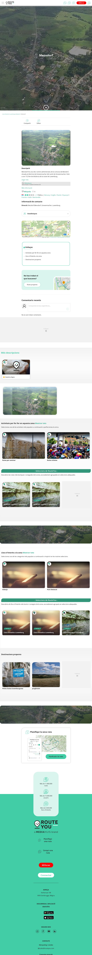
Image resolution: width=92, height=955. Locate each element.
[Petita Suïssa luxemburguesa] (16, 674)
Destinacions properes (33, 260)
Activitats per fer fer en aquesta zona (37, 253)
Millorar (81, 3)
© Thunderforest (52, 237)
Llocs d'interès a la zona (33, 256)
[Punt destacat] (68, 575)
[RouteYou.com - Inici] (10, 2)
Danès (59, 195)
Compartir (27, 123)
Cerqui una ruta (48, 851)
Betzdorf (18, 114)
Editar (39, 123)
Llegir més (25, 180)
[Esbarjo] (23, 575)
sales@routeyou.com (46, 948)
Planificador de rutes (56, 757)
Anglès (53, 195)
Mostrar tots (40, 423)
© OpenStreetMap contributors (63, 237)
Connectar (46, 875)
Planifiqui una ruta (48, 840)
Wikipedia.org (28, 183)
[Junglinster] (46, 674)
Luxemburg (12, 114)
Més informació (27, 188)
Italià (29, 197)
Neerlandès (36, 197)
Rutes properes (32, 285)
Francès (24, 197)
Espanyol (66, 195)
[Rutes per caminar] (23, 445)
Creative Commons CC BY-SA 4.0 (14, 109)
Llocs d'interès (5, 114)
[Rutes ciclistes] (68, 445)
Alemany (47, 195)
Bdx (4, 107)
